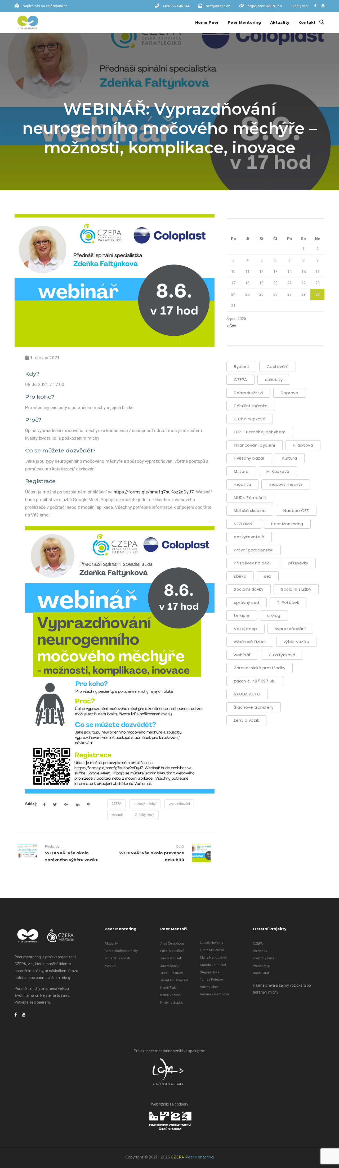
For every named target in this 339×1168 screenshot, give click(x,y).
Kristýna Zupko (171, 1002)
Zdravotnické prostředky (259, 668)
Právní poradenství (253, 550)
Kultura (289, 458)
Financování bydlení (254, 445)
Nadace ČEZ (296, 510)
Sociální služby (296, 589)
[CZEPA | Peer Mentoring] (28, 22)
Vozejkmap (245, 628)
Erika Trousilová (172, 951)
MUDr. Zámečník (250, 497)
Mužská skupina (250, 510)
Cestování (278, 366)
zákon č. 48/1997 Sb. (255, 681)
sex (267, 576)
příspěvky (298, 563)
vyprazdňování (179, 804)
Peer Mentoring (244, 22)
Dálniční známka (251, 405)
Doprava (289, 393)
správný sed (246, 602)
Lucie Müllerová (212, 950)
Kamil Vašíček (171, 995)
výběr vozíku (296, 641)
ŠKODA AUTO (247, 694)
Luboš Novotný (211, 943)
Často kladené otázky (121, 951)
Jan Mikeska (170, 966)
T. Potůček (288, 602)
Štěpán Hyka (209, 972)
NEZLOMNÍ (243, 524)
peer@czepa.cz (218, 6)
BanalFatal (261, 973)
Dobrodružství (248, 393)
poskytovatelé (249, 537)
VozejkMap (261, 966)
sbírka (240, 576)
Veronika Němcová (214, 994)
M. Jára (241, 471)
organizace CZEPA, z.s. (265, 6)
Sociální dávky (248, 589)
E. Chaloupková (249, 419)
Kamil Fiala (168, 988)
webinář (117, 815)
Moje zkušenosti (117, 958)
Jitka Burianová (172, 973)
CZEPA (116, 804)
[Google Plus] (66, 804)
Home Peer (207, 22)
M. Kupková (277, 471)
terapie (241, 615)
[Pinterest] (88, 804)
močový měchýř (145, 804)
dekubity (274, 379)
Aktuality (279, 22)
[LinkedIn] (77, 804)
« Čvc (231, 326)
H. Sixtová (303, 445)
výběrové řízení (250, 641)
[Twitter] (55, 804)
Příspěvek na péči (252, 563)
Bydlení (241, 366)
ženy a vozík (246, 720)
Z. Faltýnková (144, 815)
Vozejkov (260, 951)
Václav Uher (209, 987)
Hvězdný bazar (249, 458)
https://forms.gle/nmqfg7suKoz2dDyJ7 (154, 492)
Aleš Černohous (172, 943)
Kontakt (307, 22)
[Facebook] (44, 804)
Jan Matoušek (171, 958)
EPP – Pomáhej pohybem (260, 432)
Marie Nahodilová (213, 957)
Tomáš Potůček (212, 979)
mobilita (242, 484)
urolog (273, 615)
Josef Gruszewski (174, 980)
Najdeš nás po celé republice (45, 6)
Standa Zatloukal (213, 965)
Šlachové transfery (253, 707)
